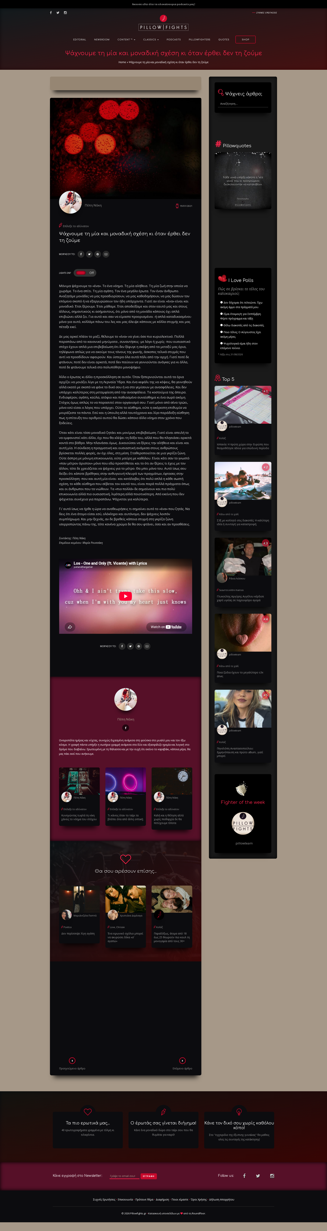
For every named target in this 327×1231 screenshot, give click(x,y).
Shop (245, 39)
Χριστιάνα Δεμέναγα (131, 915)
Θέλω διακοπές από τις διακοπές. (243, 325)
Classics (150, 39)
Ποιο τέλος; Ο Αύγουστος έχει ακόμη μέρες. (240, 334)
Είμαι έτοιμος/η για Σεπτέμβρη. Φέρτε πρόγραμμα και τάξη (240, 316)
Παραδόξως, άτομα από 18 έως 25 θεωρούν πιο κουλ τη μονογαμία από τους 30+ (172, 937)
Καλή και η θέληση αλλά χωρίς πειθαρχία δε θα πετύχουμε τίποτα (169, 819)
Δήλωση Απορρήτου (221, 1199)
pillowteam (235, 426)
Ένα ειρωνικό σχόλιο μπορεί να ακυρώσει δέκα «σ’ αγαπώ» (125, 937)
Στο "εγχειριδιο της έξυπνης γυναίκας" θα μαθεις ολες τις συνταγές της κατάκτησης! (239, 1137)
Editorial (79, 39)
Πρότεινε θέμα (144, 1199)
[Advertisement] (125, 1011)
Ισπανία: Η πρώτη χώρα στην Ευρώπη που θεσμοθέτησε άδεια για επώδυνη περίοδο (243, 446)
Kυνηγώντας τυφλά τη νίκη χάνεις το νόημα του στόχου (79, 817)
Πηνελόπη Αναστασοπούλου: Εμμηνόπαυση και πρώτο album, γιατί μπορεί (240, 752)
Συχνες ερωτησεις (266, 12)
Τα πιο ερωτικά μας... (88, 1123)
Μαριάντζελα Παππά (85, 915)
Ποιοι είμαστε (179, 1199)
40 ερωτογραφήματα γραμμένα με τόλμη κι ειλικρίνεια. (88, 1132)
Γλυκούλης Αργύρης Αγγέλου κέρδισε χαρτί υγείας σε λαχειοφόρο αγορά (240, 598)
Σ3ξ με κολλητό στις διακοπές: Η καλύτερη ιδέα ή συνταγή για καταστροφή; (243, 522)
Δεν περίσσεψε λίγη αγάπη (78, 933)
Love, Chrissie (117, 927)
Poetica (68, 927)
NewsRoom (102, 39)
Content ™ (125, 39)
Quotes (223, 39)
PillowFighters (199, 39)
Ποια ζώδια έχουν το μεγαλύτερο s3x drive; (240, 674)
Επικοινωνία (125, 1199)
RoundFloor (198, 1213)
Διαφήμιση (162, 1199)
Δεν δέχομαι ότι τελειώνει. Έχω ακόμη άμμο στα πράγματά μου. (241, 305)
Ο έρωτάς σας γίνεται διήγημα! (163, 1123)
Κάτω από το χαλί (229, 514)
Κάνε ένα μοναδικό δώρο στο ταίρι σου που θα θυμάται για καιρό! (163, 1132)
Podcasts (174, 39)
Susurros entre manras (231, 590)
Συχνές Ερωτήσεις (104, 1199)
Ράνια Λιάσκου (237, 578)
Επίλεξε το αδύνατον (76, 226)
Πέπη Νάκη (93, 205)
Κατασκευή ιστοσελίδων (162, 1213)
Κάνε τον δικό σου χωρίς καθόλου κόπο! (239, 1125)
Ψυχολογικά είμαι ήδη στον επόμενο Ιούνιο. (239, 346)
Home (122, 62)
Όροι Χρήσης (199, 1199)
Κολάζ (159, 927)
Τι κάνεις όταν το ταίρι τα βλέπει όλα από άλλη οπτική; (125, 817)
